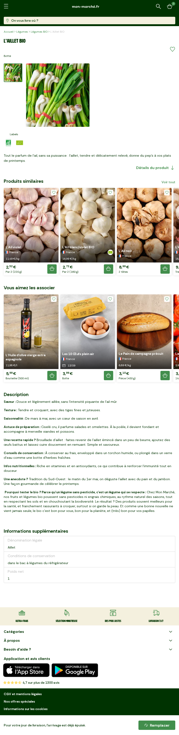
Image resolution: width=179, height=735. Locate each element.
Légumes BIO (39, 32)
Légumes (22, 32)
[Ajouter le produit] (52, 269)
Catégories (14, 631)
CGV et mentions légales (23, 694)
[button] (31, 231)
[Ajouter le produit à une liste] (172, 49)
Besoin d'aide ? (17, 649)
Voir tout (168, 182)
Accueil (9, 32)
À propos (12, 640)
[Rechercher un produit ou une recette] (158, 6)
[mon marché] (89, 6)
